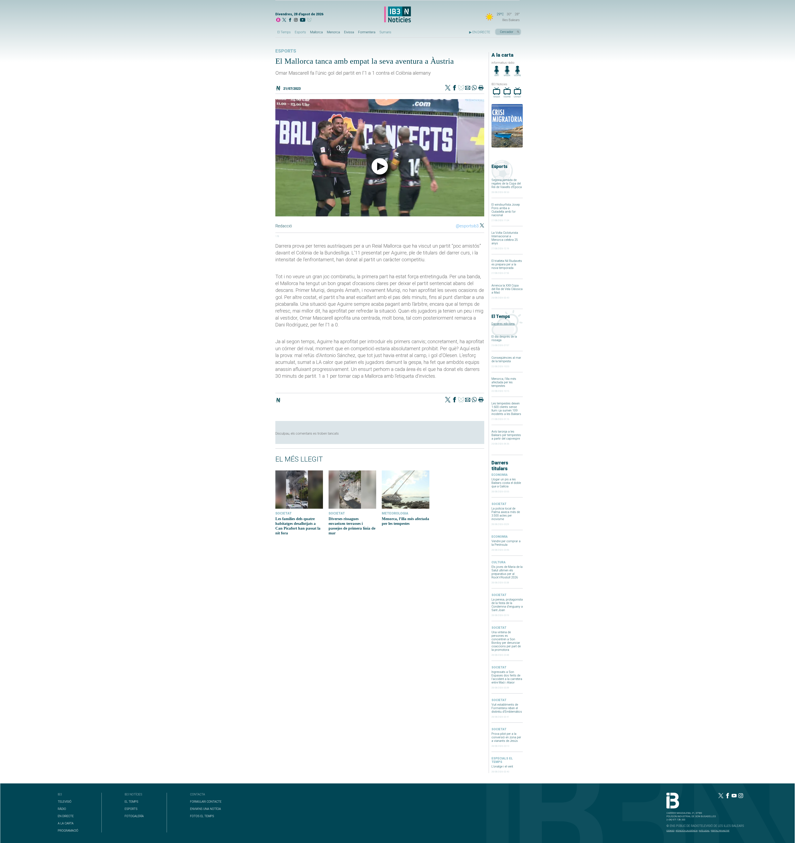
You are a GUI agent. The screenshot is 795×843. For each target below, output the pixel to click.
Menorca (333, 32)
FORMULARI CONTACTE (206, 801)
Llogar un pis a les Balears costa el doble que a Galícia (506, 483)
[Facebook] (290, 20)
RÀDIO (62, 809)
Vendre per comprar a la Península (505, 543)
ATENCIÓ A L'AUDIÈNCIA (686, 831)
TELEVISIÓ (64, 801)
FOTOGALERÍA (134, 816)
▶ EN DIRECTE (479, 32)
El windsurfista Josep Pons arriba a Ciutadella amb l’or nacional (505, 210)
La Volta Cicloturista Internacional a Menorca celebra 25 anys (504, 238)
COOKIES (670, 831)
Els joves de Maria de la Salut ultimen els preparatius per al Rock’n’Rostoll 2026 (507, 572)
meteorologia (395, 513)
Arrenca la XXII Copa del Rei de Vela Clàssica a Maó (507, 289)
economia (499, 475)
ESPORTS (131, 809)
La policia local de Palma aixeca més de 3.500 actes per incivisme (505, 514)
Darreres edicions (503, 324)
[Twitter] (448, 88)
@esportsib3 (467, 225)
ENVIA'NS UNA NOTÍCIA (205, 809)
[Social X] (284, 20)
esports (285, 51)
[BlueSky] (310, 20)
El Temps (284, 32)
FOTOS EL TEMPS (202, 816)
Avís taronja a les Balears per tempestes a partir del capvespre (506, 435)
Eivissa (349, 32)
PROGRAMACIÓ (68, 830)
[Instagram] (296, 20)
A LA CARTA (65, 823)
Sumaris (385, 32)
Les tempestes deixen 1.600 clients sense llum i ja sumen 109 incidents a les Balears (506, 409)
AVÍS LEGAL (704, 831)
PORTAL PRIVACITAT (720, 831)
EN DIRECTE (66, 816)
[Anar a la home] (278, 20)
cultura (498, 562)
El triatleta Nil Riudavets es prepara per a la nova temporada (506, 264)
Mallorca (316, 32)
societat (498, 504)
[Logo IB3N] (397, 14)
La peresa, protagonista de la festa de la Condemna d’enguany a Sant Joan (507, 605)
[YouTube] (302, 20)
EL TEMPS (131, 801)
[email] (468, 88)
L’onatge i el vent (502, 766)
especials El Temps (502, 760)
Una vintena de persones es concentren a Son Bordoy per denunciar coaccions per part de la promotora (506, 641)
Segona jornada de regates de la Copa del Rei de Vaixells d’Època (506, 183)
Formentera (366, 32)
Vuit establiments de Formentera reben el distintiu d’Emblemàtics (506, 708)
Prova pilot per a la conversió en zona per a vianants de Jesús (506, 737)
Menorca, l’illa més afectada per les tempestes (503, 382)
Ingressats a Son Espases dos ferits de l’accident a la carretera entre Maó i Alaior (506, 677)
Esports (300, 32)
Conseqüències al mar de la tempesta (506, 359)
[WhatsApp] (474, 88)
